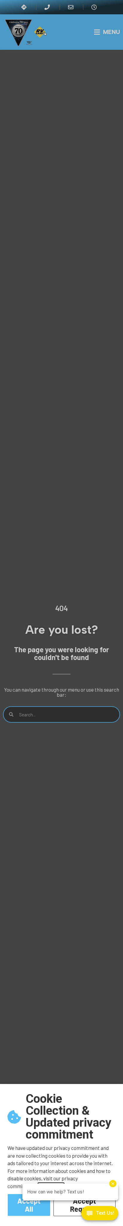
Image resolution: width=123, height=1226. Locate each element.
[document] (61, 613)
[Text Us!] (99, 1214)
